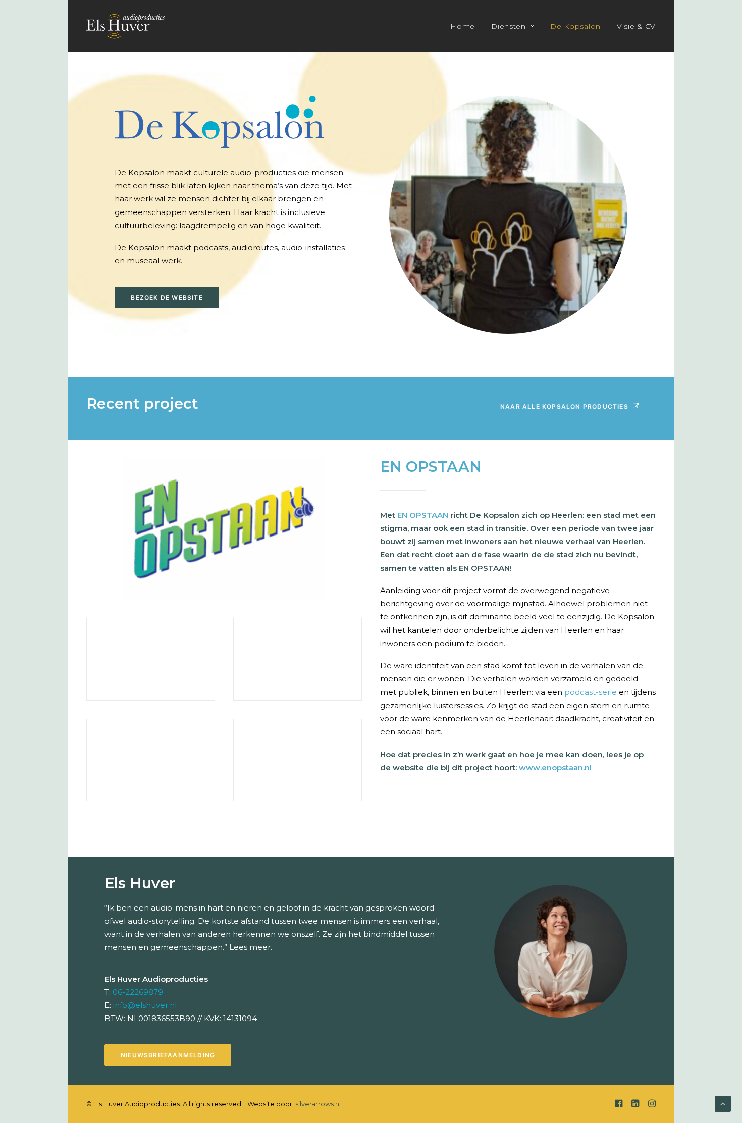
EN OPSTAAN (422, 515)
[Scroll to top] (723, 1103)
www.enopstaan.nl (555, 767)
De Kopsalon (575, 26)
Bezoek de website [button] (166, 297)
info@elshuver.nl (145, 1005)
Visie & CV (636, 26)
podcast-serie (589, 692)
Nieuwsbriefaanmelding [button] (168, 1055)
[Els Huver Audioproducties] (125, 26)
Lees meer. (250, 947)
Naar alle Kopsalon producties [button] (564, 406)
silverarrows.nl (318, 1104)
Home (462, 26)
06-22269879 (138, 992)
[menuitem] (466, 26)
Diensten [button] (508, 26)
